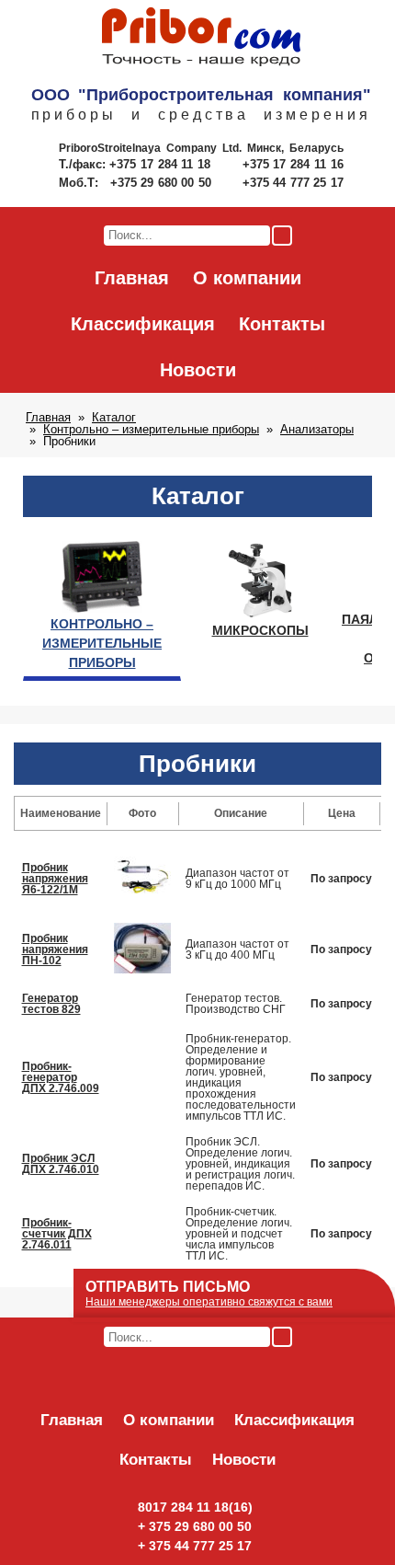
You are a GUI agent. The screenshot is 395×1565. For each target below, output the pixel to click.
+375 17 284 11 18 (162, 164)
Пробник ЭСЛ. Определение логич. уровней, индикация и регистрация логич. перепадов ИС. (240, 1163)
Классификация (143, 324)
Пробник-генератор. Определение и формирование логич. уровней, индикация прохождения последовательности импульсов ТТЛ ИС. (241, 1077)
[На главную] (201, 37)
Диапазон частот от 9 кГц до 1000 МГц (237, 879)
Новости (198, 370)
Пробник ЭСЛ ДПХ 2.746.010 (60, 1164)
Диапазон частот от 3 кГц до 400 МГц (237, 949)
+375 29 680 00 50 (162, 183)
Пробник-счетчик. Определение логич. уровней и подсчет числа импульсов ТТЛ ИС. (239, 1233)
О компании (247, 278)
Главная (132, 278)
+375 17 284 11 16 (293, 164)
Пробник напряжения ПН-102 (55, 949)
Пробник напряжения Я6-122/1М (55, 878)
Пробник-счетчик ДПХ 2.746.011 (57, 1233)
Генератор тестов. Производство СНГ (236, 1004)
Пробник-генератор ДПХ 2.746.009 (60, 1077)
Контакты (282, 324)
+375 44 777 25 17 (293, 183)
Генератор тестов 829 (51, 1004)
